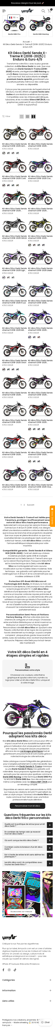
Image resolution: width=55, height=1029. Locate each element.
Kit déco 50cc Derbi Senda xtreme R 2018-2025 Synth (14, 486)
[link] (14, 23)
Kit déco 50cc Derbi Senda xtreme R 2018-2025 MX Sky (14, 329)
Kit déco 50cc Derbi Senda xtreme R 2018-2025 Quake (14, 394)
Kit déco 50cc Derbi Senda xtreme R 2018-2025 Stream (40, 453)
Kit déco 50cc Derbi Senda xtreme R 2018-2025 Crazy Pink (40, 177)
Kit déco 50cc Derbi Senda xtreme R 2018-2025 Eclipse (14, 210)
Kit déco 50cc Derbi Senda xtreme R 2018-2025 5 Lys (14, 302)
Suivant (30, 505)
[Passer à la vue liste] (21, 117)
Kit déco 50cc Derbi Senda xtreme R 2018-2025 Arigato (40, 145)
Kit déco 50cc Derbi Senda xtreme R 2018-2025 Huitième (40, 237)
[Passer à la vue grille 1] (27, 117)
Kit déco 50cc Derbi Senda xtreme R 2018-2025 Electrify (40, 210)
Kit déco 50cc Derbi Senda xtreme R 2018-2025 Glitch (14, 237)
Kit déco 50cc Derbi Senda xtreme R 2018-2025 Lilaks (40, 269)
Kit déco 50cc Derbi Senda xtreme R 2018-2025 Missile (40, 302)
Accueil (26, 41)
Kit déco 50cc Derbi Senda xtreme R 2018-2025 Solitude (14, 453)
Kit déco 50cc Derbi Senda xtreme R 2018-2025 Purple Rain (40, 361)
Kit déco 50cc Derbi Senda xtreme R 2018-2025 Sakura (14, 421)
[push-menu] (4, 11)
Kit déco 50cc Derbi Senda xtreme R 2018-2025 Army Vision (14, 145)
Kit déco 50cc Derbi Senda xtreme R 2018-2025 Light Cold (14, 269)
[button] (14, 17)
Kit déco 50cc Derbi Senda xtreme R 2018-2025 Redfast (40, 394)
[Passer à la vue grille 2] (33, 117)
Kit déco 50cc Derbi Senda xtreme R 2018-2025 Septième (40, 421)
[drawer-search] (43, 11)
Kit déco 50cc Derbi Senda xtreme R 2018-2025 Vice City (40, 486)
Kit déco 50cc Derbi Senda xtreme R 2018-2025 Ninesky (40, 329)
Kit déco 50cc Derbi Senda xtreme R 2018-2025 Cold (14, 177)
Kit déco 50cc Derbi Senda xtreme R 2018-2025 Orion (14, 361)
